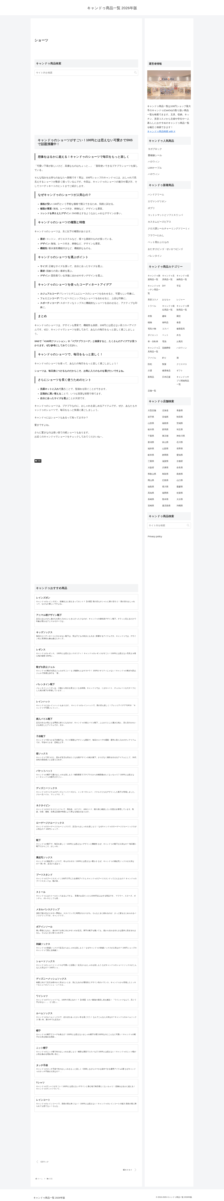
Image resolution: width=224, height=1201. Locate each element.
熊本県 (165, 499)
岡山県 (151, 480)
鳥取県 (165, 474)
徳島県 (151, 487)
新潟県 (151, 442)
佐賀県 (180, 493)
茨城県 (180, 423)
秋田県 (180, 417)
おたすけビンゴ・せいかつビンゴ (165, 249)
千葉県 (151, 436)
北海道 (165, 410)
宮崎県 (151, 506)
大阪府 (151, 467)
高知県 (151, 493)
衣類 (39, 461)
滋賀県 (165, 461)
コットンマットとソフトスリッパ (165, 215)
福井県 (151, 448)
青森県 (180, 410)
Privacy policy (155, 536)
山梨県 (165, 448)
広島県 (165, 480)
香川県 (165, 487)
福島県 (165, 423)
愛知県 (180, 455)
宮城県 (165, 417)
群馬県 (165, 429)
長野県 (180, 448)
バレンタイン (155, 256)
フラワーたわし (156, 235)
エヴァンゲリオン (157, 201)
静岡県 (165, 455)
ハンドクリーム (156, 194)
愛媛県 (180, 487)
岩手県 (151, 417)
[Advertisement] (86, 29)
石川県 (180, 442)
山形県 (151, 423)
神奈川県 (181, 436)
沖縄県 (180, 506)
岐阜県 (151, 455)
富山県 (165, 442)
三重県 (151, 461)
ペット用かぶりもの (158, 242)
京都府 (180, 461)
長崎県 (151, 499)
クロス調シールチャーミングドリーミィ (169, 228)
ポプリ (151, 208)
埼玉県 (180, 429)
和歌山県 (152, 474)
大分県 (180, 499)
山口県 (180, 480)
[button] (135, 72)
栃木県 (151, 429)
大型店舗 (152, 410)
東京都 (165, 436)
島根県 (180, 474)
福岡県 (165, 493)
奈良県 (180, 467)
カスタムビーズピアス (159, 221)
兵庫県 (165, 467)
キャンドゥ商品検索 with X (161, 131)
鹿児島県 (166, 506)
